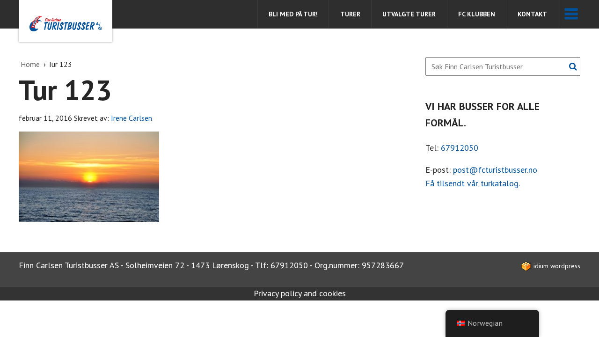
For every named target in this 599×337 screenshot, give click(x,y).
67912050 (459, 147)
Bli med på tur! (293, 14)
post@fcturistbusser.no (495, 169)
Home (31, 64)
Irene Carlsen (131, 118)
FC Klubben (476, 14)
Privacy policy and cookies (300, 293)
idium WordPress (556, 266)
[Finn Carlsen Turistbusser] (65, 21)
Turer (350, 14)
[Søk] (573, 66)
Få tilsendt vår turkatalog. (472, 183)
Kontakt (532, 14)
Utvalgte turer (409, 14)
